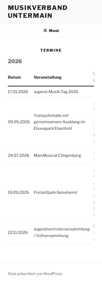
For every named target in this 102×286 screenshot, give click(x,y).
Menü (54, 30)
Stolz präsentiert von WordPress (35, 273)
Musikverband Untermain (38, 11)
